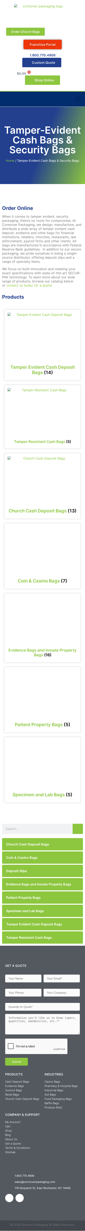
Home (10, 161)
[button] (78, 99)
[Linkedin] (9, 1198)
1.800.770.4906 (42, 55)
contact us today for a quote (29, 285)
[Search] (78, 829)
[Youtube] (19, 1198)
